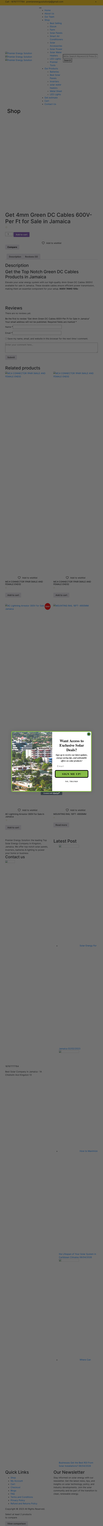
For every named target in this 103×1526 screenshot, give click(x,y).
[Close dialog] (88, 734)
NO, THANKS (71, 781)
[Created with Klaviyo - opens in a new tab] (51, 793)
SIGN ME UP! (71, 774)
